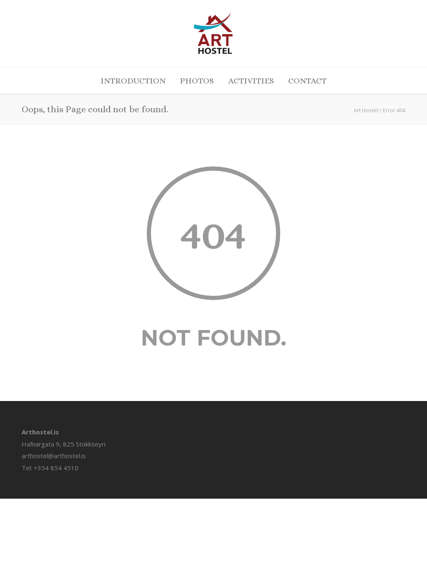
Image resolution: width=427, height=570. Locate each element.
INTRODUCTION (133, 81)
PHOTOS (197, 81)
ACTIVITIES (251, 81)
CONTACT (307, 81)
